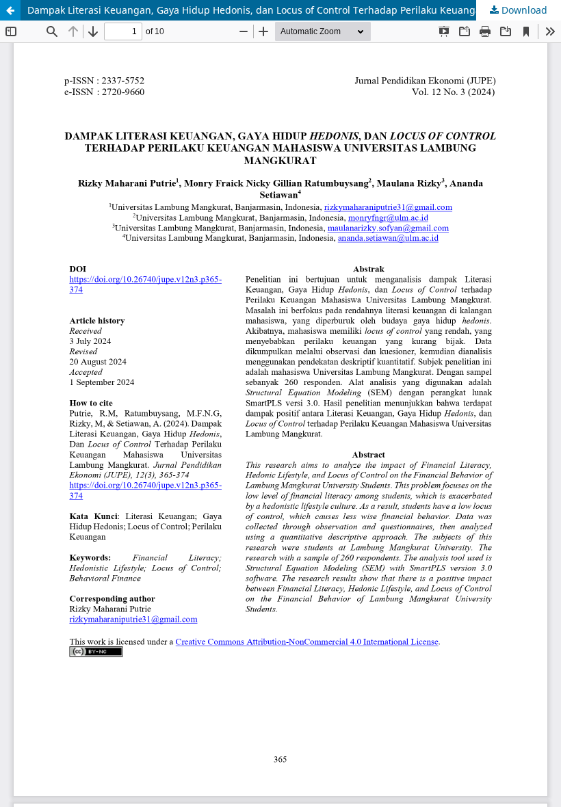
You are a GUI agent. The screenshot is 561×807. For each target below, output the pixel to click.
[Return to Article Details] (10, 10)
